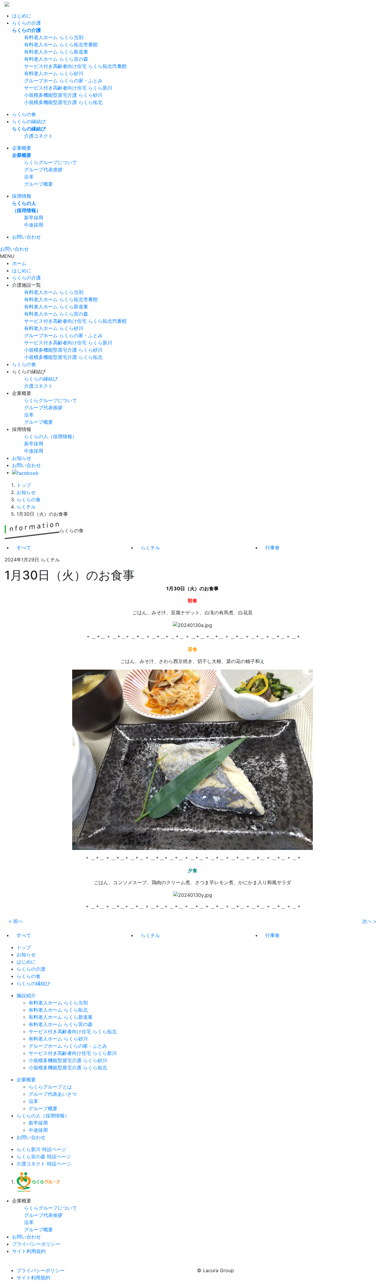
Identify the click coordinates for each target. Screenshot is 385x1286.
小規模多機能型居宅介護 (63, 350)
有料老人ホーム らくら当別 (53, 37)
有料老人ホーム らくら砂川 (53, 73)
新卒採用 (33, 218)
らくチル (26, 507)
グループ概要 (38, 184)
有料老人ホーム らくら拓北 (58, 1010)
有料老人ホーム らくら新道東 (56, 52)
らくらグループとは (50, 1087)
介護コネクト (38, 136)
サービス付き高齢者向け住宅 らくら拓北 (73, 1031)
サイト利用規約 (29, 1251)
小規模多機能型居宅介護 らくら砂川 (63, 95)
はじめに (21, 16)
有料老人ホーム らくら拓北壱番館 (61, 44)
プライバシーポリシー (36, 1244)
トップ (24, 485)
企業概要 (21, 148)
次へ (369, 921)
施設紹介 (26, 995)
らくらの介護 (26, 23)
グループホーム (63, 335)
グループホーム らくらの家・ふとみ (63, 81)
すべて (24, 548)
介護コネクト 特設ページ (44, 1164)
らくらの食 (24, 114)
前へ (15, 921)
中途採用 (33, 225)
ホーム (19, 263)
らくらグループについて (50, 162)
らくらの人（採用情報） (50, 436)
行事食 (272, 548)
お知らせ (21, 458)
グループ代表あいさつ (53, 1094)
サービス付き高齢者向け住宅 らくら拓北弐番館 (75, 66)
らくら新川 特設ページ (41, 1149)
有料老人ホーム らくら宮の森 (56, 59)
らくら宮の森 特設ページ (44, 1156)
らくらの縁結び (29, 121)
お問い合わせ (26, 237)
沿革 (29, 177)
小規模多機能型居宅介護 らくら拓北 (63, 102)
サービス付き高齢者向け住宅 (75, 321)
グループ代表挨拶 (43, 169)
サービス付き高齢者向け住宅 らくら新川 (68, 88)
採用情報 (21, 196)
